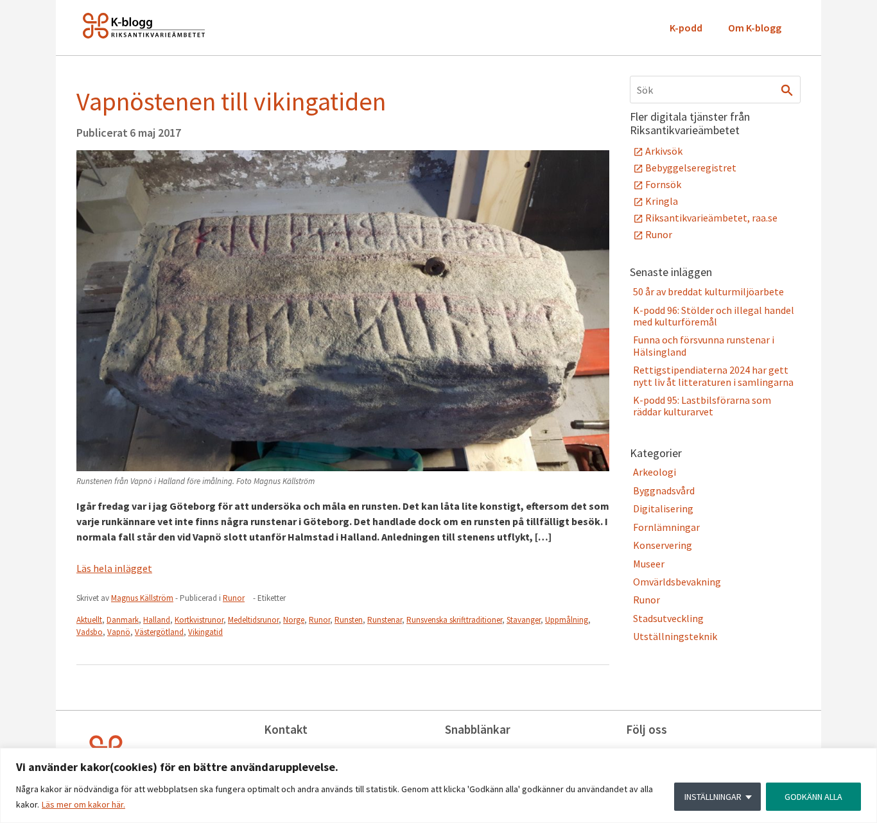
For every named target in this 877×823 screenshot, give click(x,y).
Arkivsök (663, 150)
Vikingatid (205, 632)
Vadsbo (89, 632)
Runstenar (384, 619)
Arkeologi (654, 471)
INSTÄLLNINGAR (713, 796)
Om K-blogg (754, 27)
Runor (234, 598)
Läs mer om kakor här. (83, 804)
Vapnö (118, 632)
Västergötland (159, 632)
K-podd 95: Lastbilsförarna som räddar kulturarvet (702, 406)
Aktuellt (89, 619)
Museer (648, 563)
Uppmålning (566, 619)
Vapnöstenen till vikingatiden (231, 101)
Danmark (123, 619)
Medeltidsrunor (253, 619)
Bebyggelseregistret (690, 167)
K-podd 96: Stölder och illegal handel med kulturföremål (713, 316)
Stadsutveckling (668, 618)
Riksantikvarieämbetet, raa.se (711, 217)
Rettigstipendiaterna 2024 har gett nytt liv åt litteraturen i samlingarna (713, 375)
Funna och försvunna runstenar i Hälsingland (703, 345)
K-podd (686, 27)
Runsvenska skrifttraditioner (454, 619)
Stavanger (524, 619)
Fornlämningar (666, 527)
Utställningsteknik (675, 636)
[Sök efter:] (715, 89)
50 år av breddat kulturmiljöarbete (708, 291)
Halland (156, 619)
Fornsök (663, 184)
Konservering (662, 545)
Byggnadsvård (664, 490)
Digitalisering (663, 508)
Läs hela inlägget (114, 568)
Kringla (661, 201)
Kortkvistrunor (199, 619)
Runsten (348, 619)
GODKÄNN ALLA (813, 796)
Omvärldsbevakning (677, 581)
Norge (293, 619)
